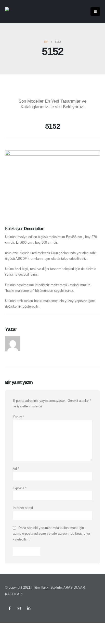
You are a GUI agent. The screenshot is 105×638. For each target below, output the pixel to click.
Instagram (19, 608)
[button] (95, 11)
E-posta (20, 488)
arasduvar (32, 339)
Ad (16, 469)
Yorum (18, 417)
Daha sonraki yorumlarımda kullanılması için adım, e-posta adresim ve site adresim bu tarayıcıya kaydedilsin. (51, 533)
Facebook (9, 608)
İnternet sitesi (23, 508)
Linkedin (29, 608)
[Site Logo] (15, 11)
